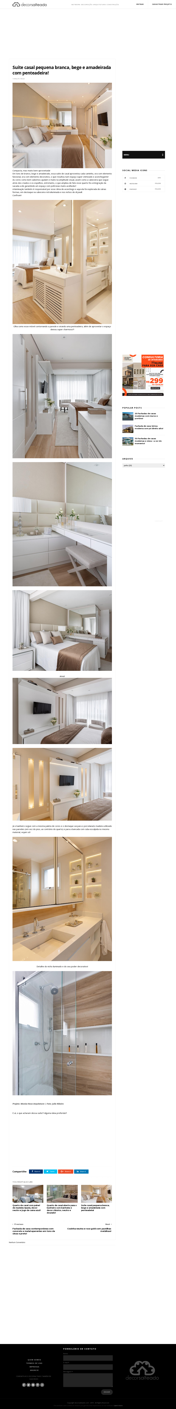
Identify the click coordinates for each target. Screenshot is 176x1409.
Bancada (22, 1160)
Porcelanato (76, 1160)
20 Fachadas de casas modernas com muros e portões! (146, 416)
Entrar (140, 4)
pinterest (145, 189)
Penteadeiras (66, 1160)
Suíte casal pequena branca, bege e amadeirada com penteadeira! (95, 1208)
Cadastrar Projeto (162, 4)
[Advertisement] (88, 34)
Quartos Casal (86, 1160)
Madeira (56, 1160)
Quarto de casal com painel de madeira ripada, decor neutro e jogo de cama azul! (26, 1208)
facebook (145, 178)
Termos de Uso (34, 1363)
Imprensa (34, 1367)
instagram (145, 183)
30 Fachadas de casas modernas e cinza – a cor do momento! (148, 441)
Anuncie (34, 1370)
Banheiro (30, 1160)
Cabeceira (39, 1160)
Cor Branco (48, 1160)
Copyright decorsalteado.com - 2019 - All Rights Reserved (88, 1403)
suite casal (97, 1160)
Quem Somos (34, 1360)
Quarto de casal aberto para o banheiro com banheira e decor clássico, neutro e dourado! (62, 1209)
